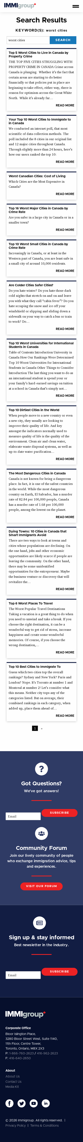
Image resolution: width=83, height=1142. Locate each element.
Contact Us (13, 1081)
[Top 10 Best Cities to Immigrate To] (41, 571)
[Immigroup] (20, 6)
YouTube (34, 1103)
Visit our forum (41, 886)
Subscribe (59, 812)
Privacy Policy (15, 1125)
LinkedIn (46, 1103)
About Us (12, 1076)
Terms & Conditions (44, 1125)
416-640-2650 (20, 1058)
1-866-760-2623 (21, 1053)
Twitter (22, 1103)
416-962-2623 (47, 1053)
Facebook (9, 1103)
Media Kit (12, 1086)
